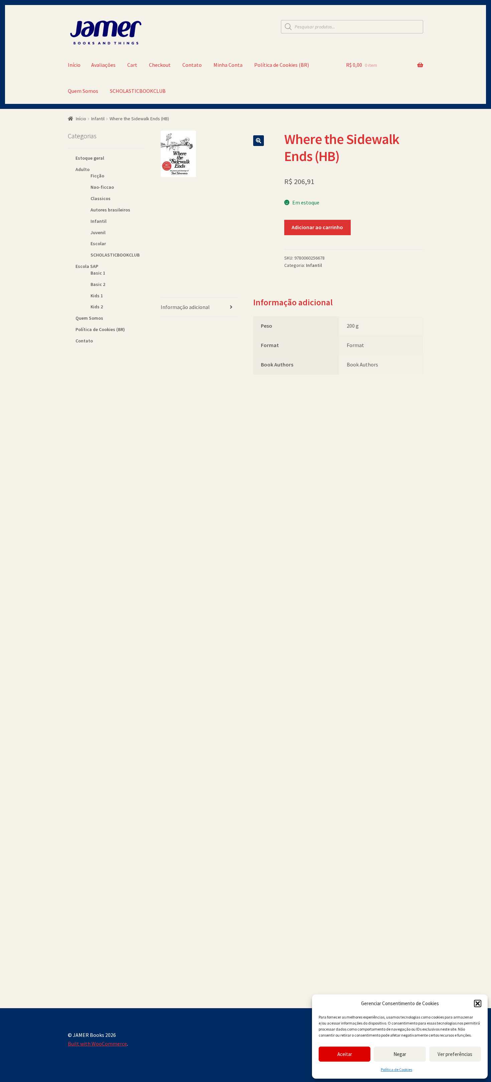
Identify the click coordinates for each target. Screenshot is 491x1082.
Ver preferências (455, 1054)
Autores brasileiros (110, 210)
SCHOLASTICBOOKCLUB (138, 91)
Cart (132, 64)
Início (74, 64)
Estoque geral (89, 158)
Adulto (82, 169)
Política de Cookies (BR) (281, 64)
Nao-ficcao (102, 187)
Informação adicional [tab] (185, 307)
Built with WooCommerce (97, 1043)
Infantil (98, 119)
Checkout (160, 64)
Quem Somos (83, 91)
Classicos (101, 198)
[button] (477, 1003)
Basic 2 (98, 284)
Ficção (97, 176)
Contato (192, 64)
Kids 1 (97, 296)
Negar (399, 1054)
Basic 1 (98, 273)
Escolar (98, 244)
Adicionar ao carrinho (317, 227)
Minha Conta (227, 64)
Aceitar (344, 1054)
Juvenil (98, 232)
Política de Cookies (396, 1069)
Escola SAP (86, 266)
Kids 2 (97, 307)
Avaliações (103, 64)
